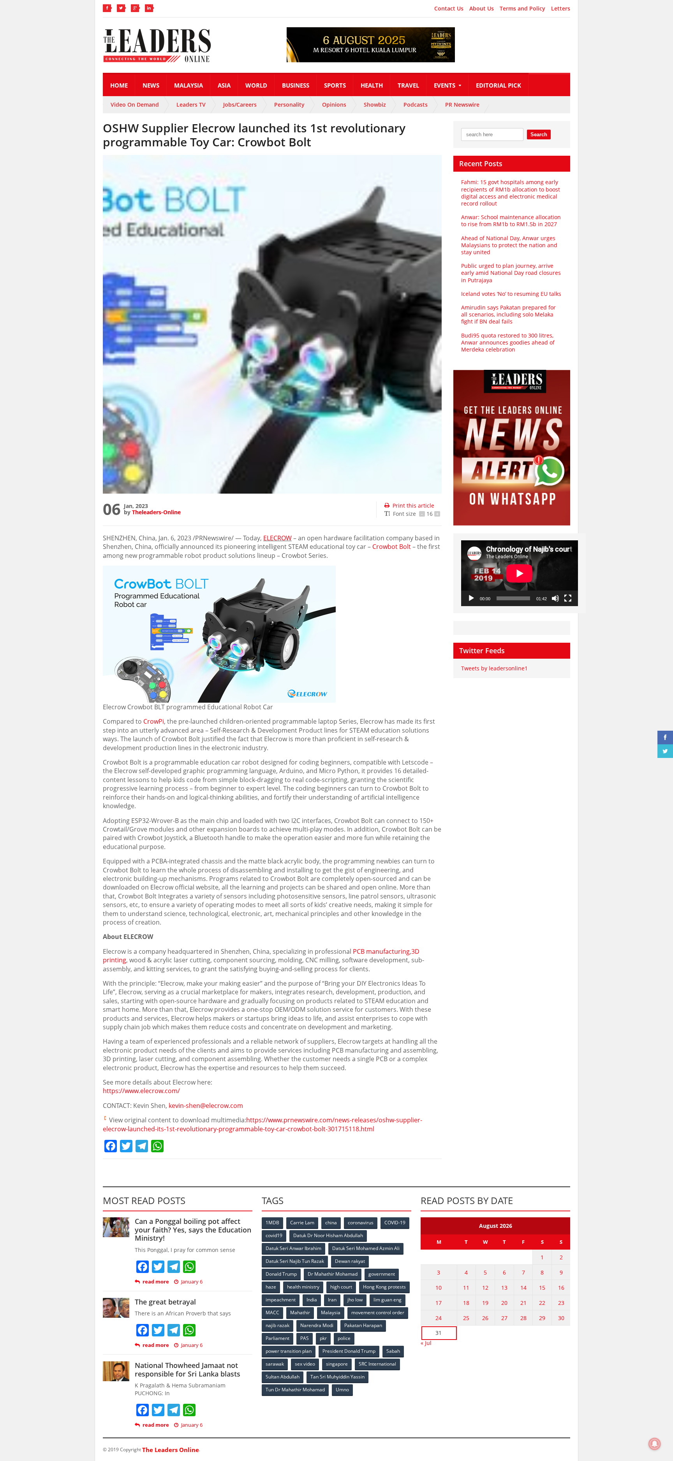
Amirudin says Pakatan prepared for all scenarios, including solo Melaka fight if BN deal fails (508, 314)
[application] (519, 573)
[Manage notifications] (654, 1444)
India (312, 1299)
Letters (560, 8)
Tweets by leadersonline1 (494, 668)
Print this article (413, 505)
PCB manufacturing (381, 951)
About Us (481, 8)
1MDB (272, 1222)
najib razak (277, 1325)
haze (271, 1286)
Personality (289, 104)
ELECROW (277, 538)
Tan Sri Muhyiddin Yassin (337, 1376)
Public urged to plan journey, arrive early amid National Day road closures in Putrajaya (511, 272)
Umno (342, 1389)
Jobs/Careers (240, 104)
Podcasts (415, 104)
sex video (305, 1364)
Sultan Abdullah (283, 1376)
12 (485, 1287)
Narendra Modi (316, 1325)
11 (466, 1287)
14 (523, 1287)
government (381, 1274)
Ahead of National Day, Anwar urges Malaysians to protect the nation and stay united (509, 245)
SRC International (377, 1364)
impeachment (281, 1299)
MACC (272, 1312)
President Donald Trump (348, 1351)
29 (542, 1318)
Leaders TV (191, 104)
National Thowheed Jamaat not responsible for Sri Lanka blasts (187, 1369)
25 (466, 1318)
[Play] (471, 598)
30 (561, 1318)
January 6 (192, 1281)
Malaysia (188, 85)
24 (438, 1318)
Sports (335, 85)
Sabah (393, 1351)
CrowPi (153, 721)
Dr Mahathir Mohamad (333, 1274)
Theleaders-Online (156, 512)
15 (542, 1287)
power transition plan (289, 1351)
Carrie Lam (302, 1222)
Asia (224, 85)
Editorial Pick (498, 85)
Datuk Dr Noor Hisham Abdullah (328, 1235)
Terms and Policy (522, 8)
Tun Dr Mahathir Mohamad (295, 1389)
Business (295, 85)
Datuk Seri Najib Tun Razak (295, 1261)
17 (438, 1302)
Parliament (277, 1338)
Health (372, 85)
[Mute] (555, 598)
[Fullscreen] (568, 598)
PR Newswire (462, 104)
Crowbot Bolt (391, 546)
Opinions (334, 104)
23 (561, 1302)
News (151, 85)
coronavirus (360, 1222)
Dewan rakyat (350, 1261)
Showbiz (375, 104)
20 (504, 1302)
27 (504, 1318)
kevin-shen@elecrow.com (206, 1105)
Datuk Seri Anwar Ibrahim (293, 1248)
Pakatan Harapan (363, 1325)
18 (466, 1302)
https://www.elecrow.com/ (141, 1091)
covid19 (274, 1235)
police (344, 1338)
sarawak (275, 1364)
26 (485, 1318)
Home (119, 85)
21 (523, 1302)
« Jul (426, 1343)
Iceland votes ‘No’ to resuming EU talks (511, 293)
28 (523, 1318)
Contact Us (448, 8)
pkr (323, 1338)
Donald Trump (281, 1274)
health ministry (303, 1286)
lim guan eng (387, 1299)
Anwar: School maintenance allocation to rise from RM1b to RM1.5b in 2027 (511, 220)
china (331, 1222)
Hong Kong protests (384, 1286)
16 (561, 1287)
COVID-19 (394, 1222)
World (256, 85)
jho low (355, 1299)
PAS (304, 1338)
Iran (332, 1299)
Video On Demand (135, 104)
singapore (337, 1364)
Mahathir (300, 1312)
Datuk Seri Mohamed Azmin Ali (366, 1248)
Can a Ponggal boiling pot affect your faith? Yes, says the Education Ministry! (193, 1230)
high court (341, 1286)
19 (485, 1302)
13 (504, 1287)
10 (438, 1287)
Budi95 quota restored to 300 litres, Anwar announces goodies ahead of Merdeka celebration (508, 342)
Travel (408, 85)
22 (542, 1302)
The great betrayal (165, 1301)
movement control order (377, 1312)
